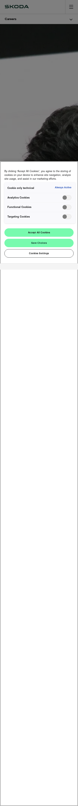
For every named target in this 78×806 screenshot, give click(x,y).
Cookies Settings (39, 253)
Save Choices (39, 242)
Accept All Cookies (39, 232)
